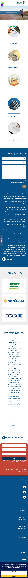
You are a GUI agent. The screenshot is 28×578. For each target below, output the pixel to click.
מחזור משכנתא (22, 522)
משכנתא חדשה (22, 524)
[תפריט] (3, 3)
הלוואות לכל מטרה (14, 92)
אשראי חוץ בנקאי (14, 68)
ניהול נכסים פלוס (22, 528)
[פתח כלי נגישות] (2, 5)
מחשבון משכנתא (22, 526)
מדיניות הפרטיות (15, 180)
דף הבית (24, 559)
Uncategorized (22, 544)
